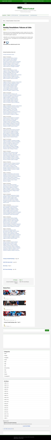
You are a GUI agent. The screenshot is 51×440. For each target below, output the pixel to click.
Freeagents (6, 357)
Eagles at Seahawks (7, 105)
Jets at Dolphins (13, 59)
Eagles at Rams (6, 244)
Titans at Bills (14, 109)
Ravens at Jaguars (7, 181)
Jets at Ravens (6, 214)
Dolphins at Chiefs (6, 152)
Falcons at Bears (14, 241)
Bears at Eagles (15, 159)
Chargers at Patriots (15, 235)
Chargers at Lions (14, 76)
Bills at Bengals (6, 207)
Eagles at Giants (6, 136)
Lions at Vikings (14, 221)
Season (6, 374)
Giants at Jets (13, 73)
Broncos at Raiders (7, 157)
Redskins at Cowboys (15, 226)
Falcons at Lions (15, 175)
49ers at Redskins (6, 155)
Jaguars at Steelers (13, 187)
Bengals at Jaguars (7, 196)
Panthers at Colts (6, 122)
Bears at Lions (6, 202)
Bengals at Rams (14, 85)
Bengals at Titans (14, 155)
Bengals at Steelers (7, 107)
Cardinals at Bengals (7, 72)
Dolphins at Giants (15, 164)
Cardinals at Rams (15, 121)
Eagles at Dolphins (7, 97)
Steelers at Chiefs (6, 126)
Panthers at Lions (6, 130)
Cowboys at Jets (15, 249)
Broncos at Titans (6, 221)
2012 (5, 411)
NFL (5, 365)
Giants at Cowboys (7, 102)
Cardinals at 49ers (15, 134)
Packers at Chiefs (13, 86)
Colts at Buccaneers (14, 214)
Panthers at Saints (7, 58)
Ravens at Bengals (17, 61)
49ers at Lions (6, 184)
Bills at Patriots (14, 58)
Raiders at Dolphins (7, 109)
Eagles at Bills (14, 197)
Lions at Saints (14, 108)
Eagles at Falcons (6, 238)
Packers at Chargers (15, 158)
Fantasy (6, 355)
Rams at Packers (13, 184)
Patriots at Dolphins (7, 250)
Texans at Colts (6, 70)
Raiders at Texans (6, 197)
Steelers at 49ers (15, 90)
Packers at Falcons (16, 201)
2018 (5, 399)
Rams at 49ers (14, 113)
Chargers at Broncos (7, 201)
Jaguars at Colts (15, 142)
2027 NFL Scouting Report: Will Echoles (12, 316)
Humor (6, 359)
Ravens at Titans (6, 232)
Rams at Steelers (6, 73)
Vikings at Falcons (7, 121)
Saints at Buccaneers (7, 190)
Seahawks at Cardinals (15, 65)
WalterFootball (28, 9)
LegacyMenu (4, 15)
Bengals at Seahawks (7, 167)
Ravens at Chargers (7, 90)
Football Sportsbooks (33, 15)
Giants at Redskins (16, 246)
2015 (5, 405)
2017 (5, 401)
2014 (5, 407)
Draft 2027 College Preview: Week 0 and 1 (12, 295)
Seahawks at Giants (15, 195)
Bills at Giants (6, 187)
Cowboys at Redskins (14, 133)
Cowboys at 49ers (7, 235)
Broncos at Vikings (7, 111)
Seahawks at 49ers (7, 249)
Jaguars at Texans (7, 164)
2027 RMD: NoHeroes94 (8, 428)
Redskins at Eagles (7, 64)
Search (47, 330)
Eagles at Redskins (7, 188)
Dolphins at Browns (7, 220)
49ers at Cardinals (7, 101)
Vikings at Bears (16, 190)
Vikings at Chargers (16, 247)
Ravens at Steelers (7, 159)
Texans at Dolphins (7, 237)
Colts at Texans (15, 245)
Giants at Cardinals (14, 210)
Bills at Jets (5, 120)
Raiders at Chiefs (13, 70)
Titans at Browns (13, 207)
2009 (5, 418)
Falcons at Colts (14, 152)
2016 (5, 403)
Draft (5, 353)
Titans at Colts (6, 86)
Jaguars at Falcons (7, 81)
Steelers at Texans (14, 209)
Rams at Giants (14, 238)
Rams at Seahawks (15, 102)
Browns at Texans (16, 154)
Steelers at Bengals (14, 146)
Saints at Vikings (6, 85)
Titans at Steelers (6, 195)
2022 (5, 391)
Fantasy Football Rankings (9, 258)
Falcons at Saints (14, 78)
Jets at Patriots (15, 200)
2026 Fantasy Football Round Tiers (11, 305)
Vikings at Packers (14, 148)
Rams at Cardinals (6, 158)
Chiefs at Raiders (14, 177)
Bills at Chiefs (14, 243)
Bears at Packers (6, 78)
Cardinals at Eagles (16, 140)
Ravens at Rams (6, 222)
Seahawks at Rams (7, 135)
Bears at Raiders (6, 123)
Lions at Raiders (6, 87)
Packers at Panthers (17, 234)
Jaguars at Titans (6, 71)
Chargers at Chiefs (7, 170)
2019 (5, 397)
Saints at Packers (6, 241)
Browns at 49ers (16, 167)
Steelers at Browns (7, 62)
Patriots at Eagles (15, 124)
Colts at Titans (13, 165)
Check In (8, 15)
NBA (5, 363)
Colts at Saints (14, 179)
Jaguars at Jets (6, 233)
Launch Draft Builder (26, 426)
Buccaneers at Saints (7, 153)
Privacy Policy (21, 438)
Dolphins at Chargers (17, 212)
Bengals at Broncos (15, 237)
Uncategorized (7, 376)
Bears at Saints (16, 231)
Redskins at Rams (14, 208)
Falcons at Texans (15, 107)
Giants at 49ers (15, 147)
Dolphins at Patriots (15, 71)
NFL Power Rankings (7, 269)
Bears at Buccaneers (15, 173)
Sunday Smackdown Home (8, 54)
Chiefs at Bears (6, 110)
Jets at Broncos (6, 129)
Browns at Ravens (6, 76)
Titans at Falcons (6, 132)
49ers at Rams (6, 60)
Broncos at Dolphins (16, 176)
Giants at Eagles (14, 218)
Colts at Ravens (15, 96)
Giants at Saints (14, 126)
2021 (5, 393)
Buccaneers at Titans (15, 122)
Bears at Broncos (14, 99)
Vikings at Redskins (7, 74)
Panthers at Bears (14, 206)
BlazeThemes (16, 438)
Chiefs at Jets (14, 93)
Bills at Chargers (14, 101)
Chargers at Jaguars (14, 114)
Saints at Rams (6, 165)
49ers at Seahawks (15, 77)
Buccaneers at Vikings (7, 231)
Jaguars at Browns (15, 130)
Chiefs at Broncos (6, 66)
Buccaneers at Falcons (7, 61)
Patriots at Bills (15, 219)
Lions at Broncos (6, 166)
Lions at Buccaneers (7, 246)
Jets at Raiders (14, 222)
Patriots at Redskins (17, 95)
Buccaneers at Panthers (16, 74)
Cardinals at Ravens (7, 163)
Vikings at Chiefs (6, 208)
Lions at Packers (13, 60)
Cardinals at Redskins (7, 234)
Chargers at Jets (6, 173)
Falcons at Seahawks (7, 212)
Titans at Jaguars (13, 244)
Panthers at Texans (7, 83)
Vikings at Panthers (16, 163)
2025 (5, 385)
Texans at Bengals (7, 99)
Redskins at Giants (15, 83)
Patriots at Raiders (7, 213)
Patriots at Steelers (7, 169)
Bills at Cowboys (14, 144)
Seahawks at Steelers (14, 233)
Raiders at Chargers (7, 140)
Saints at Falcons (13, 145)
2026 (5, 383)
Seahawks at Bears (14, 84)
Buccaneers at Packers (15, 129)
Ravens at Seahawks (7, 147)
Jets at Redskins (6, 108)
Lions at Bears (6, 145)
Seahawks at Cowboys (7, 154)
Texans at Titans (6, 177)
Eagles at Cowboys (7, 77)
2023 (5, 389)
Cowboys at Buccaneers (16, 81)
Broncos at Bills (15, 72)
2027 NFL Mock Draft (14, 15)
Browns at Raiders (6, 189)
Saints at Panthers (15, 196)
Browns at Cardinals (14, 89)
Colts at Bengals (15, 185)
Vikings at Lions (14, 97)
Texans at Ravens (15, 188)
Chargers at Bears (15, 135)
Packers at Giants (6, 113)
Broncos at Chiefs (6, 144)
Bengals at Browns (7, 243)
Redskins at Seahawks (15, 123)
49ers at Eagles (6, 210)
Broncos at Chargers (7, 124)
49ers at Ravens (6, 118)
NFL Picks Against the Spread (24, 15)
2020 (5, 395)
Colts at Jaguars (15, 64)
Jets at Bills (15, 153)
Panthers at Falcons (7, 185)
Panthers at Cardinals (7, 247)
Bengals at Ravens (7, 134)
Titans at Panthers (7, 141)
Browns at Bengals (12, 120)
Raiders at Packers (14, 98)
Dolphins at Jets (6, 191)
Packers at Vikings (16, 178)
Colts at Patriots (6, 114)
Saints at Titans (6, 98)
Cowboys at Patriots (15, 189)
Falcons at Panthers (7, 96)
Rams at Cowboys (6, 179)
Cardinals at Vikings (14, 198)
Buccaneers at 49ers (7, 200)
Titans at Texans (6, 65)
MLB (5, 361)
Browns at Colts (14, 232)
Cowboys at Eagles (15, 169)
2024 (5, 387)
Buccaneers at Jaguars (8, 95)
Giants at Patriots (15, 157)
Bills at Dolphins (6, 133)
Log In (25, 3)
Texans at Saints (6, 218)
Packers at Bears (16, 225)
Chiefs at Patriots (14, 136)
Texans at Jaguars (14, 118)
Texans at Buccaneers (15, 141)
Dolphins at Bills (6, 84)
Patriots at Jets (6, 148)
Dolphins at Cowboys (15, 117)
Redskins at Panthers (7, 175)
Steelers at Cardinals (7, 178)
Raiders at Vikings (14, 132)
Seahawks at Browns (7, 176)
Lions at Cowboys (6, 206)
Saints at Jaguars (6, 209)
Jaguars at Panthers (7, 219)
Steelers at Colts (6, 226)
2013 (5, 409)
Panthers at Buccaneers (17, 105)
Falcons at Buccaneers (7, 225)
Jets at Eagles (6, 89)
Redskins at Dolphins (7, 142)
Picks (5, 372)
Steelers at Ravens (7, 245)
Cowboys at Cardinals (15, 111)
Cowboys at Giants (15, 62)
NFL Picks (5, 265)
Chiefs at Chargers (7, 224)
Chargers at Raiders (15, 66)
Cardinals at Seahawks (16, 224)
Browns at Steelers (7, 93)
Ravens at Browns (13, 110)
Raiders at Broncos (15, 250)
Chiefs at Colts (6, 198)
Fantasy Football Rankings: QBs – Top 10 (12, 322)
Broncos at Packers (15, 213)
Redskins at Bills (14, 166)
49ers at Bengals (15, 220)
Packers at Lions (6, 117)
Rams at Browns (6, 146)
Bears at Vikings (6, 59)
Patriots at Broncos (14, 87)
